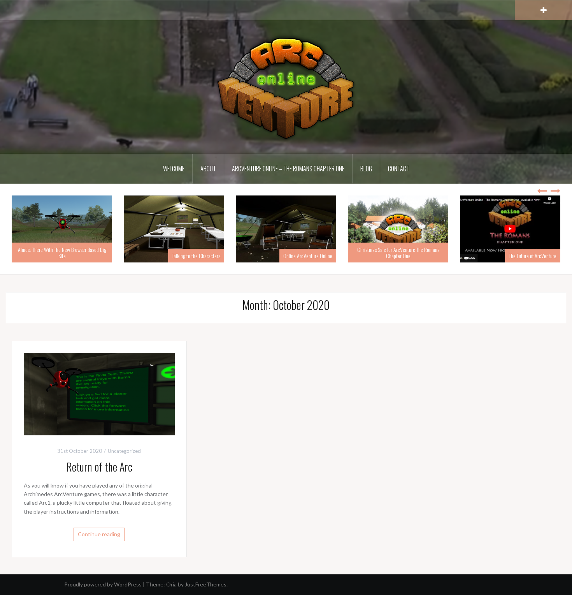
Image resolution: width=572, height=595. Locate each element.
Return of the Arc (99, 467)
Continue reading (99, 534)
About (208, 168)
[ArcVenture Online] (286, 86)
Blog (366, 168)
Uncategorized (124, 451)
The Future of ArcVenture (532, 256)
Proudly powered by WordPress (103, 584)
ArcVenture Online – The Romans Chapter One (288, 168)
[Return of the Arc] (99, 393)
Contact (398, 168)
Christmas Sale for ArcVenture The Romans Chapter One (398, 252)
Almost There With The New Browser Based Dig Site (62, 252)
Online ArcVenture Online (307, 256)
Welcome (173, 168)
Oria (171, 584)
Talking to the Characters (196, 256)
